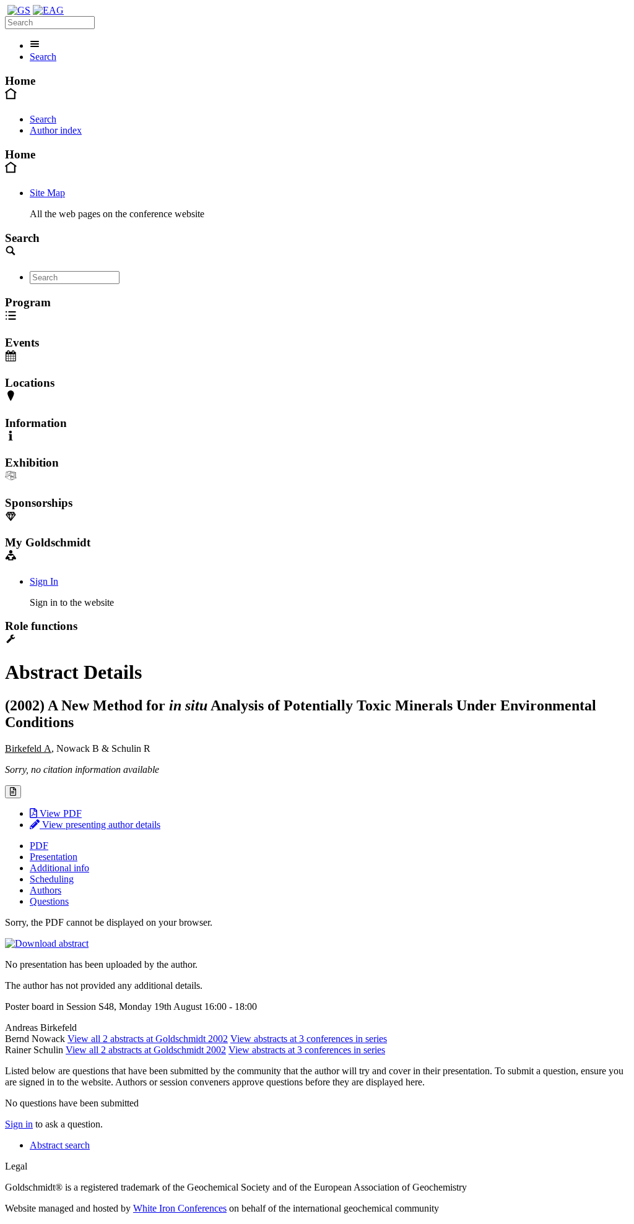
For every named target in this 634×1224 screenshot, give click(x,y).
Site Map (47, 192)
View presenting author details (100, 824)
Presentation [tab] (53, 856)
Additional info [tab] (59, 868)
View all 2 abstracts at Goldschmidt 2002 (147, 1038)
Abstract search (60, 1145)
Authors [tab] (45, 890)
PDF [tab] (39, 845)
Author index (56, 130)
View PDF (59, 813)
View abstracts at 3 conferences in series (308, 1038)
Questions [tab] (49, 901)
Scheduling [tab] (52, 879)
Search (43, 56)
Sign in (19, 1124)
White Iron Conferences (180, 1208)
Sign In (44, 581)
